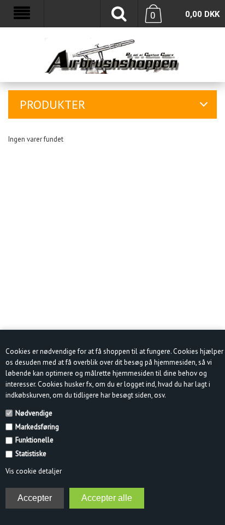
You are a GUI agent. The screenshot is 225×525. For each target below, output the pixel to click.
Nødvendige (33, 413)
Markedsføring (37, 426)
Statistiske (30, 453)
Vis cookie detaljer (33, 471)
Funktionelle (34, 440)
